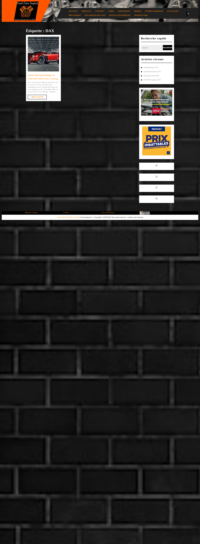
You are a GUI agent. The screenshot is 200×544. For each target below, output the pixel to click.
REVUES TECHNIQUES (119, 15)
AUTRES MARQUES (154, 11)
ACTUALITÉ (172, 11)
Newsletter (141, 15)
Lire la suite (39, 97)
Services (86, 11)
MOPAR (137, 11)
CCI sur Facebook (107, 212)
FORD (111, 11)
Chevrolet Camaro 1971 (152, 71)
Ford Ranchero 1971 (151, 67)
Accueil (73, 11)
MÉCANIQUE (75, 15)
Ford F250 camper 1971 (152, 80)
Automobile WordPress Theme (68, 217)
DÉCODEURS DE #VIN (95, 15)
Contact (100, 11)
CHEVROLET (124, 11)
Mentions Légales (31, 212)
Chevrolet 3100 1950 (151, 76)
